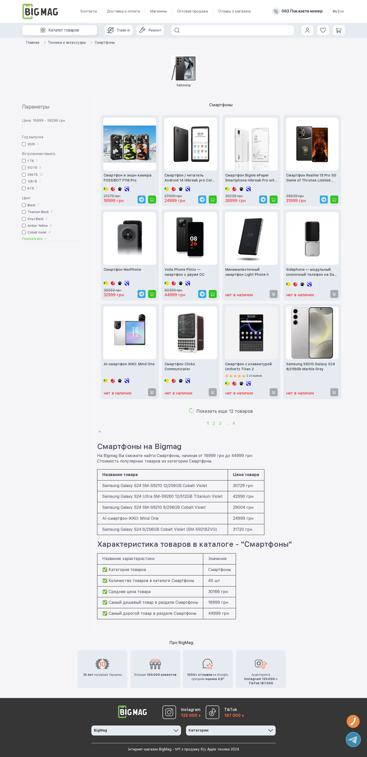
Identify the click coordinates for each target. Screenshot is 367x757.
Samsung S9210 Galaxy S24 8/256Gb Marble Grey (310, 366)
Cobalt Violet (38, 232)
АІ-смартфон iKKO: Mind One (129, 364)
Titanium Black (40, 212)
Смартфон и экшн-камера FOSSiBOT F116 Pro (128, 177)
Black (33, 205)
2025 (33, 144)
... (226, 423)
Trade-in (123, 30)
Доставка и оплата (123, 11)
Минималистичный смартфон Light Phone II (247, 272)
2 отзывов (254, 376)
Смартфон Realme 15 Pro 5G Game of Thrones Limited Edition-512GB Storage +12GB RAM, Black (312, 178)
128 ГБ (34, 181)
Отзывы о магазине (234, 11)
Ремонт (155, 30)
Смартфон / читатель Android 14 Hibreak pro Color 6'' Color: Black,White (190, 178)
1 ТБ (32, 161)
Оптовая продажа (192, 11)
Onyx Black (37, 219)
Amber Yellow (39, 226)
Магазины (158, 11)
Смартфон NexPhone (122, 270)
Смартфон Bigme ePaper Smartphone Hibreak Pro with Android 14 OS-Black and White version (251, 178)
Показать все (32, 238)
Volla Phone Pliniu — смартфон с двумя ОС (184, 272)
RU (335, 11)
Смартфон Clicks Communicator (180, 366)
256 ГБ (35, 174)
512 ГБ (34, 168)
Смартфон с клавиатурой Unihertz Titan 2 (248, 366)
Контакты (88, 11)
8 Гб (32, 188)
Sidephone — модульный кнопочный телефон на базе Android (312, 272)
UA (342, 11)
